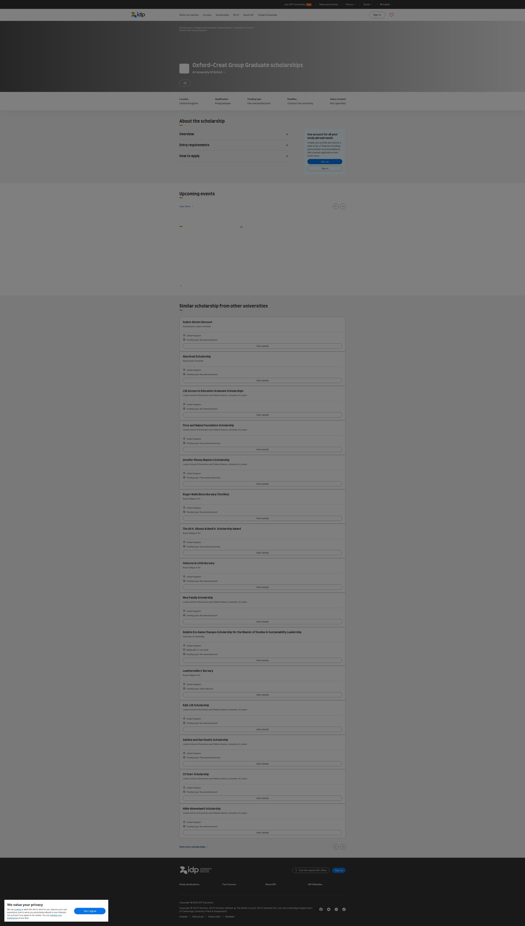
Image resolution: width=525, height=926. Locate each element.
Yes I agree (90, 911)
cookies (17, 909)
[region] (56, 911)
